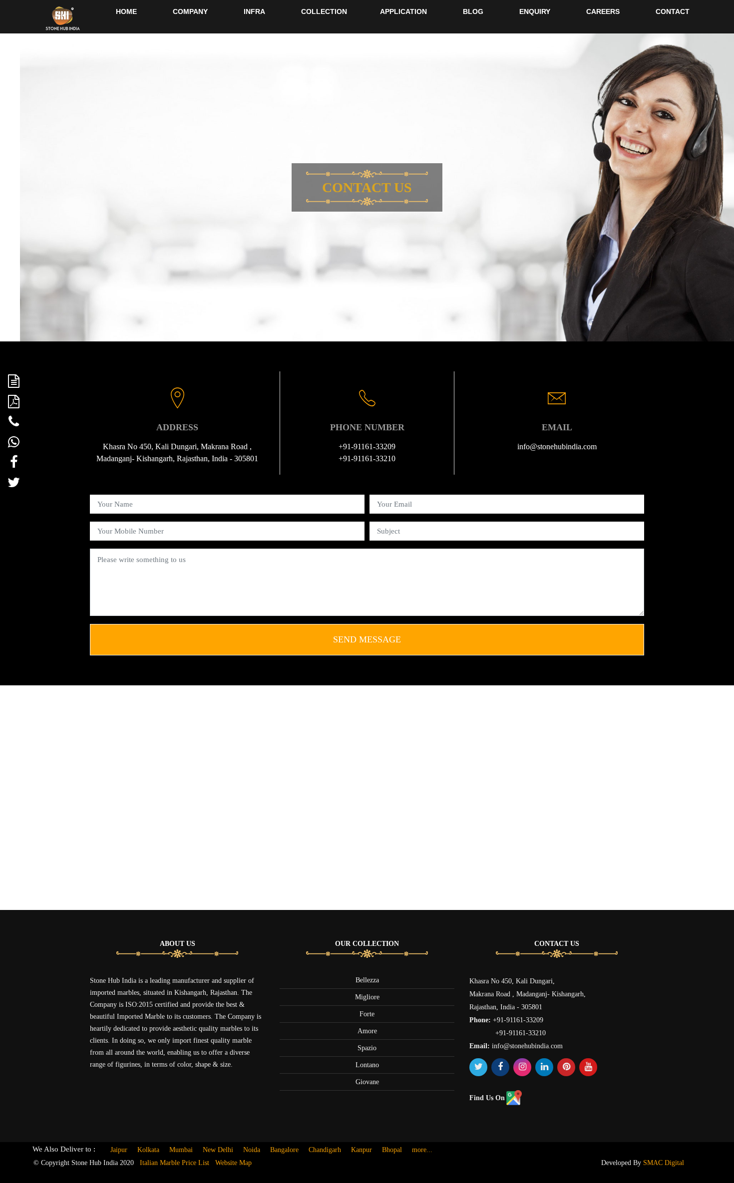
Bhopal (392, 1150)
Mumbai (181, 1150)
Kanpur (361, 1150)
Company (190, 11)
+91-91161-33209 (367, 446)
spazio (367, 1048)
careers (603, 11)
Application (403, 11)
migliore (367, 997)
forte (367, 1014)
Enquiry (534, 11)
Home (126, 11)
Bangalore (284, 1150)
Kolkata (148, 1150)
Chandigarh (325, 1150)
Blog (473, 11)
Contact (673, 11)
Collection (324, 11)
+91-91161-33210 (367, 458)
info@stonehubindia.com (557, 446)
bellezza (367, 980)
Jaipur (118, 1150)
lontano (367, 1065)
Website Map (233, 1163)
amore (367, 1031)
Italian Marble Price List (174, 1163)
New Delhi (218, 1150)
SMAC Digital (663, 1163)
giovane (367, 1082)
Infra (254, 11)
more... (422, 1150)
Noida (251, 1150)
